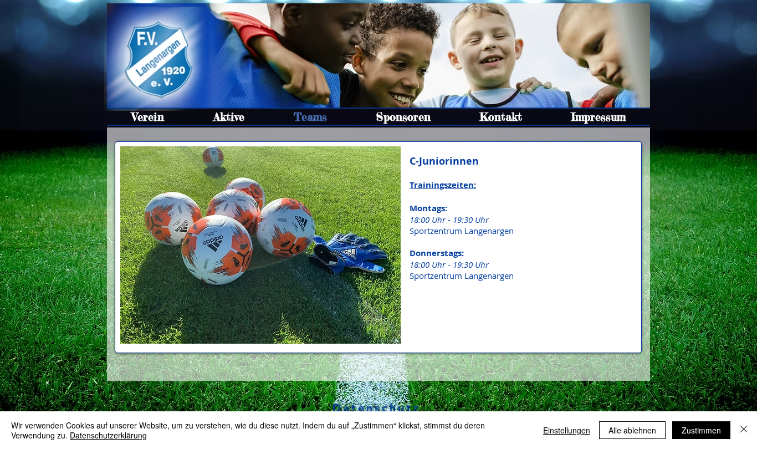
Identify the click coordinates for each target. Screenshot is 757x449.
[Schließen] (743, 430)
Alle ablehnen (632, 430)
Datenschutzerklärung (108, 435)
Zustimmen (701, 430)
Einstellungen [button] (566, 430)
